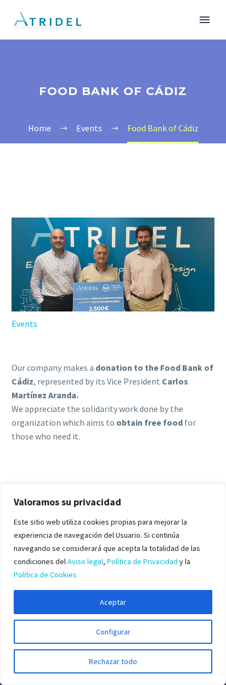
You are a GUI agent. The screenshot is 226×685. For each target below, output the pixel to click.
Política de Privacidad (142, 561)
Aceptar (113, 602)
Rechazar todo (113, 661)
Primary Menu (204, 20)
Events (24, 323)
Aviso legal (85, 561)
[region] (113, 584)
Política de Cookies (45, 575)
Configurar (113, 632)
